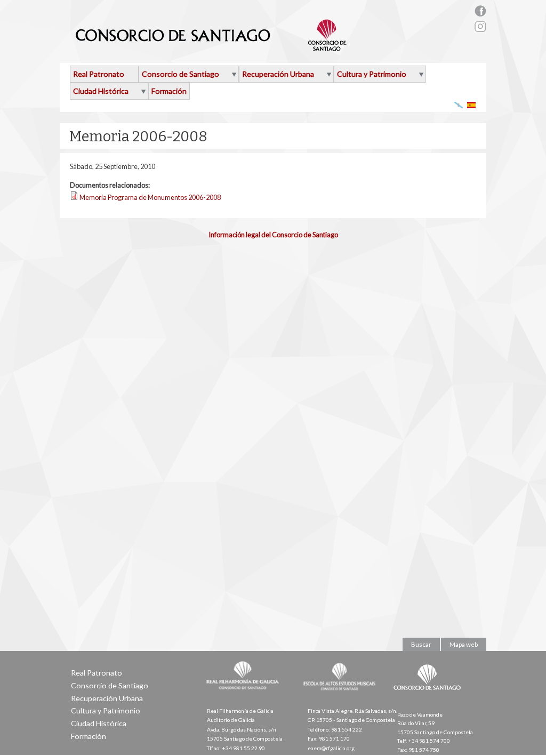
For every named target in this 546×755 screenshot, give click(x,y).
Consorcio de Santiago (180, 73)
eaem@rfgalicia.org (331, 748)
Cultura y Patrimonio (371, 73)
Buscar (421, 644)
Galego (458, 104)
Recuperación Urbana (278, 73)
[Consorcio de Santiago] (429, 697)
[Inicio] (211, 46)
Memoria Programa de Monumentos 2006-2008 (150, 197)
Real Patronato (98, 73)
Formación (169, 90)
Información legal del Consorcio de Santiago (273, 234)
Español (471, 104)
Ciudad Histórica (101, 90)
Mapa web (463, 644)
